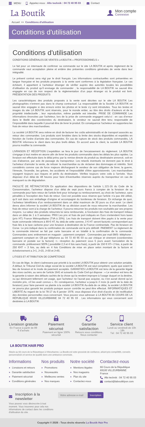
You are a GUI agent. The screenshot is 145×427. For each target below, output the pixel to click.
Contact (95, 3)
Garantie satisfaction (23, 372)
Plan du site (79, 376)
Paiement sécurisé (22, 376)
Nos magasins (81, 372)
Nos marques (52, 381)
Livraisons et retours (23, 367)
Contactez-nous (82, 381)
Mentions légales (82, 367)
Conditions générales (24, 381)
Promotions (51, 367)
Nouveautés (51, 372)
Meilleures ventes (54, 376)
